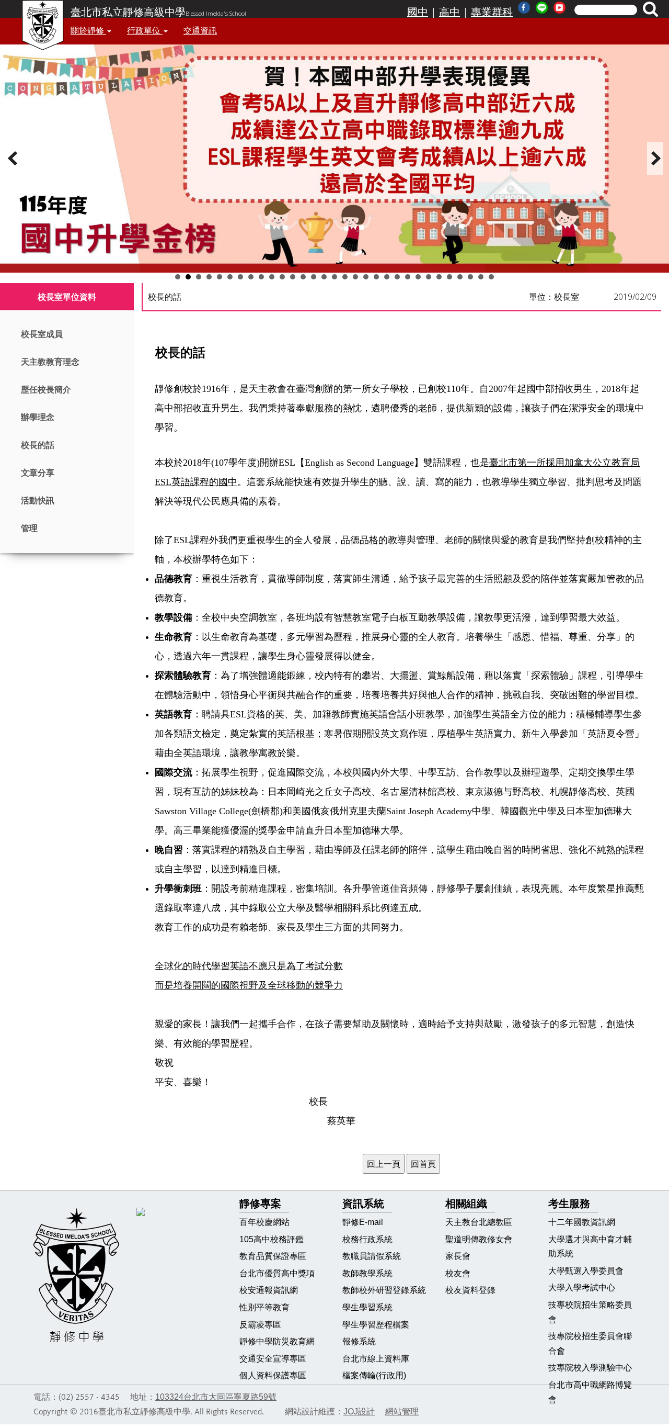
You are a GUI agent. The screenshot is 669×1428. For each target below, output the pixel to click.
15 (324, 276)
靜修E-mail (362, 1222)
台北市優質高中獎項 (277, 1273)
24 (418, 276)
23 (407, 276)
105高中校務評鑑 (271, 1239)
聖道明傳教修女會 (478, 1239)
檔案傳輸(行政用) (374, 1375)
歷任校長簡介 (46, 389)
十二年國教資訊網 (581, 1222)
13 (303, 276)
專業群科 (492, 12)
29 (470, 276)
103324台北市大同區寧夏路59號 (215, 1396)
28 (460, 276)
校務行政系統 (367, 1239)
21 (386, 276)
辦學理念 (37, 417)
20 (376, 276)
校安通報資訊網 (268, 1290)
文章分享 (37, 472)
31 (491, 276)
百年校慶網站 (264, 1222)
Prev (13, 158)
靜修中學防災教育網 (277, 1341)
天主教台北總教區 (478, 1222)
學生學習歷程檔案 (375, 1324)
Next (655, 158)
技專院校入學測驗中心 (590, 1367)
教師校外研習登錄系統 (384, 1290)
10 (271, 276)
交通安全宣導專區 (272, 1358)
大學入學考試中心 (581, 1287)
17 (345, 276)
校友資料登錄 (470, 1290)
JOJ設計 (359, 1411)
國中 (417, 12)
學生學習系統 (367, 1307)
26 (439, 276)
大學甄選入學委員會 (586, 1270)
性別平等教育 (264, 1307)
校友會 (457, 1273)
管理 (29, 528)
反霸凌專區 (260, 1324)
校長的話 (37, 445)
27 (449, 276)
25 (428, 276)
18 (355, 276)
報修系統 (359, 1341)
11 (282, 276)
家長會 (457, 1256)
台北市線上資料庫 (375, 1358)
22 (397, 276)
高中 (449, 12)
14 (313, 276)
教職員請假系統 (371, 1256)
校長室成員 (42, 334)
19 (365, 276)
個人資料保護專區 (272, 1375)
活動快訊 (37, 500)
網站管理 (402, 1411)
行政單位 (145, 30)
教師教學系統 (367, 1273)
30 (480, 276)
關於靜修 (88, 30)
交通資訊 (200, 30)
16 (334, 276)
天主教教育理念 (50, 361)
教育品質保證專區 (272, 1256)
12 (292, 276)
